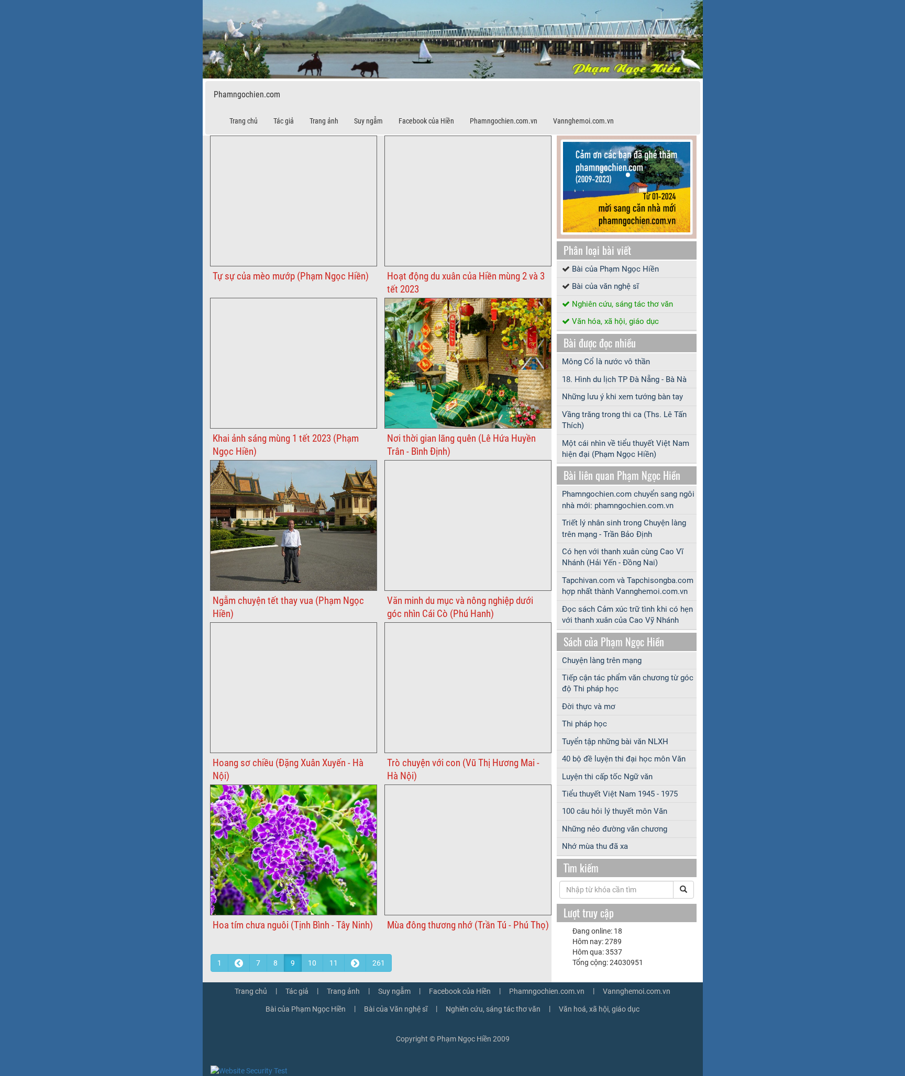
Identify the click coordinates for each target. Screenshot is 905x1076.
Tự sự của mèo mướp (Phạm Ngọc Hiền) (291, 276)
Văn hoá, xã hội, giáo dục (599, 1009)
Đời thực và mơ (588, 706)
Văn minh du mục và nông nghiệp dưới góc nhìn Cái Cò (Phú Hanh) (460, 607)
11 (333, 963)
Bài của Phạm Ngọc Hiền (615, 269)
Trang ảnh (324, 121)
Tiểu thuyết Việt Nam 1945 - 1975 (620, 794)
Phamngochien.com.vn (503, 121)
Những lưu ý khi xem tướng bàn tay (622, 396)
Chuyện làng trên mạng (602, 660)
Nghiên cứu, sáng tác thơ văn (622, 304)
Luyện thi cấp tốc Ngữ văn (607, 776)
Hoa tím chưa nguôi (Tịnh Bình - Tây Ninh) (293, 925)
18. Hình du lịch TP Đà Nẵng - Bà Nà (624, 379)
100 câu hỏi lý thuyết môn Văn (614, 811)
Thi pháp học (584, 723)
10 (312, 963)
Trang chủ (243, 121)
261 (378, 963)
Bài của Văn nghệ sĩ (395, 1009)
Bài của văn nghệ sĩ (605, 286)
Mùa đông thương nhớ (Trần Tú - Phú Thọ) (468, 925)
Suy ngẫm (368, 121)
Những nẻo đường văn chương (614, 829)
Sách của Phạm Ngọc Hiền (614, 641)
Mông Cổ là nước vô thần (606, 361)
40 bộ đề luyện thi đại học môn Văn (624, 759)
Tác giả (283, 121)
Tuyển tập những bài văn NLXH (615, 741)
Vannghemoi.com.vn (583, 121)
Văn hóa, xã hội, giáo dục (615, 321)
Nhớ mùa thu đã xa (595, 846)
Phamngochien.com (247, 94)
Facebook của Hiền (426, 121)
